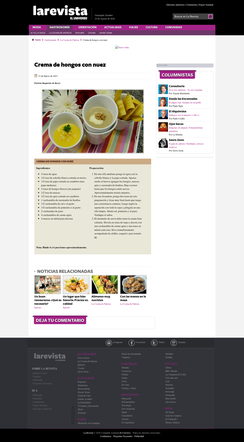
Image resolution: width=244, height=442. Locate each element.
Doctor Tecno (84, 392)
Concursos (126, 370)
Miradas (125, 367)
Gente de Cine (84, 395)
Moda (37, 27)
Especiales (37, 398)
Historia (169, 384)
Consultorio (177, 86)
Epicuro (79, 33)
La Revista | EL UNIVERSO (60, 12)
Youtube (173, 343)
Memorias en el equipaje (89, 422)
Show (80, 409)
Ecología (82, 412)
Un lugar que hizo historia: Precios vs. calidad (75, 300)
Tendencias (83, 385)
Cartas (124, 377)
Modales (169, 353)
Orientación (87, 27)
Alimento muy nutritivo (101, 298)
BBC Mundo (171, 370)
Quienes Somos (40, 372)
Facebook (131, 343)
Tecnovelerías (84, 388)
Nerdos (125, 374)
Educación (126, 398)
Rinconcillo (170, 398)
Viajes (133, 27)
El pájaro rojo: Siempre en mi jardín (185, 102)
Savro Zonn (105, 33)
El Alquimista (177, 111)
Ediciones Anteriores (42, 408)
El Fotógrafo (171, 418)
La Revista (88, 432)
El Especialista (128, 401)
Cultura (152, 27)
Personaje (169, 391)
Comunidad (173, 27)
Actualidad (112, 27)
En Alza (125, 384)
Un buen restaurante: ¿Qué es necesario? (47, 300)
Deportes (82, 381)
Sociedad (169, 388)
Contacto (37, 376)
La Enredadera (84, 402)
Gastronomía (60, 27)
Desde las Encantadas (183, 99)
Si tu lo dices (38, 33)
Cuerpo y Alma (129, 388)
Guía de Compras (173, 415)
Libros (168, 367)
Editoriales (37, 394)
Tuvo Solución (128, 408)
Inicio (38, 39)
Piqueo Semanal (206, 4)
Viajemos (126, 357)
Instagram (109, 343)
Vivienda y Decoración (88, 405)
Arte (167, 381)
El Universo (125, 432)
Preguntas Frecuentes (42, 383)
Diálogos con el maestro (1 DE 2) (184, 115)
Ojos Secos (176, 124)
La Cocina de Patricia (60, 33)
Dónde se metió (85, 398)
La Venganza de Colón (175, 374)
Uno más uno (171, 377)
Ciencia (125, 418)
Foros (124, 381)
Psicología (126, 405)
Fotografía (170, 394)
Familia (168, 357)
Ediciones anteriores (175, 4)
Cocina (92, 33)
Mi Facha (169, 412)
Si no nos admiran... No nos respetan (185, 89)
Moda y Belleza (172, 422)
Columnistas (191, 4)
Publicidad (37, 379)
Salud (124, 412)
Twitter (154, 343)
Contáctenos (105, 436)
